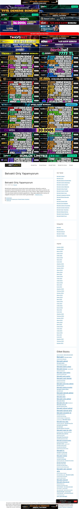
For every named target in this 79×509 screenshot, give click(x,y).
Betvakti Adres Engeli (62, 189)
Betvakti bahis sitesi (64, 366)
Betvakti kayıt (66, 419)
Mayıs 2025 (60, 251)
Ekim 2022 (59, 309)
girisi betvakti (64, 488)
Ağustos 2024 (60, 264)
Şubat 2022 (60, 326)
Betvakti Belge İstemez (62, 212)
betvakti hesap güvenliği (61, 416)
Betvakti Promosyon (62, 437)
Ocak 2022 (59, 328)
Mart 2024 (59, 274)
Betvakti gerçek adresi (65, 393)
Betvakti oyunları (60, 432)
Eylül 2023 (59, 287)
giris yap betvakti (60, 490)
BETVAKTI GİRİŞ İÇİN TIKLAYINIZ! (39, 33)
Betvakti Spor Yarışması (62, 209)
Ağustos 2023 (60, 289)
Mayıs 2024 (60, 270)
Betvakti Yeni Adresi (62, 165)
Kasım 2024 (60, 257)
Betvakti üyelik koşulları (61, 477)
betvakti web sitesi (60, 457)
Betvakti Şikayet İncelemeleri (64, 180)
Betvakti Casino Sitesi (62, 389)
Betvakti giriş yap (62, 403)
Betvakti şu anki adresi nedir (62, 485)
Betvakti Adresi (60, 176)
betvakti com (60, 391)
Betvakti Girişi (61, 401)
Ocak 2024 (59, 278)
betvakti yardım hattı (61, 460)
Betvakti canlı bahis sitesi (61, 374)
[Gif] (39, 79)
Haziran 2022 (60, 318)
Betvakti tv (60, 450)
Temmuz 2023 (60, 291)
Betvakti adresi (62, 361)
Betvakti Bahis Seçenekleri (62, 364)
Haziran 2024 (60, 268)
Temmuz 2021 (60, 341)
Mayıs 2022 (60, 320)
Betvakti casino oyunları (64, 387)
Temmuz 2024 (60, 266)
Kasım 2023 (60, 282)
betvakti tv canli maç (62, 452)
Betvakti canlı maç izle (61, 381)
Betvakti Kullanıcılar (60, 423)
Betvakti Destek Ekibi (62, 201)
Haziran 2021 (60, 343)
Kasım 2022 (60, 307)
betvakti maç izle (69, 423)
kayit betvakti (68, 491)
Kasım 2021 (60, 332)
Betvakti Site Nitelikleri (62, 203)
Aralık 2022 (59, 305)
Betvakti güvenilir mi (64, 413)
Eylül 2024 (59, 261)
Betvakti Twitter (52, 165)
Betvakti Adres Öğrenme (63, 186)
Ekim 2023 (59, 284)
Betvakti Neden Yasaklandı (23, 199)
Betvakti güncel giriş (64, 410)
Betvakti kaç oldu (62, 421)
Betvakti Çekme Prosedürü (63, 205)
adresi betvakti (60, 354)
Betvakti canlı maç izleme (65, 384)
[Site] (19, 58)
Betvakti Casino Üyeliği (62, 191)
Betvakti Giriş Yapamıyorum (19, 182)
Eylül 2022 (59, 312)
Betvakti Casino (60, 385)
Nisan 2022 (59, 322)
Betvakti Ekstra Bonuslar (63, 197)
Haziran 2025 (60, 249)
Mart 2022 (59, 324)
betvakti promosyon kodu (62, 438)
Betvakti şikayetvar (63, 482)
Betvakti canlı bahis (63, 372)
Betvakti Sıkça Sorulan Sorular (62, 448)
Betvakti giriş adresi (64, 399)
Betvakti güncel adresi (64, 408)
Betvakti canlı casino (63, 376)
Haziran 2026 (60, 247)
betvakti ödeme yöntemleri (62, 476)
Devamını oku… (39, 194)
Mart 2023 (59, 299)
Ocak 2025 (59, 255)
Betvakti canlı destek (64, 378)
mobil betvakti (60, 493)
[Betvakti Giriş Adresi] (13, 165)
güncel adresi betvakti (68, 490)
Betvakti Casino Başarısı (63, 214)
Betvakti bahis (60, 363)
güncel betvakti (60, 491)
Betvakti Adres (68, 357)
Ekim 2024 (59, 259)
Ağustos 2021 (60, 339)
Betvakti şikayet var (60, 483)
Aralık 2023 (59, 280)
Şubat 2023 (60, 301)
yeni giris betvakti (62, 496)
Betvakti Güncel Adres (62, 406)
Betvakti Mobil (60, 426)
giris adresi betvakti (68, 486)
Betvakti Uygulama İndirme (63, 195)
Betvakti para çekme (61, 435)
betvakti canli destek (61, 370)
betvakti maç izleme (62, 425)
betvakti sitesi (60, 443)
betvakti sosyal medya (61, 445)
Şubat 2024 (60, 276)
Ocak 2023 (59, 303)
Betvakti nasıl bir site (64, 430)
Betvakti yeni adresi (61, 462)
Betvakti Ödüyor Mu (61, 474)
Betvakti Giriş (34, 165)
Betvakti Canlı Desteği (61, 380)
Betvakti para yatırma (62, 433)
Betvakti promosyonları (64, 440)
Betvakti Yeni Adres (69, 460)
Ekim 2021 (59, 335)
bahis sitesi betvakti (68, 354)
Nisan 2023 (60, 297)
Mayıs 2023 (60, 295)
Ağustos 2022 (60, 314)
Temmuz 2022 (60, 316)
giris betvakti (59, 488)
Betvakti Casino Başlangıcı (63, 182)
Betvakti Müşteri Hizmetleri (63, 428)
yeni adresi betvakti (68, 493)
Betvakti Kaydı (67, 417)
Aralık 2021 (59, 330)
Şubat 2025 (60, 253)
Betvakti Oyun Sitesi (67, 432)
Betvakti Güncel (61, 404)
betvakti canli (70, 369)
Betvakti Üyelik (70, 474)
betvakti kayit (59, 419)
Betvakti (71, 165)
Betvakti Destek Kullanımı (63, 207)
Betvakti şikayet (62, 480)
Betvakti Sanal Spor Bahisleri (62, 442)
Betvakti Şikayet (42, 165)
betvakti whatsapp (61, 459)
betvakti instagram (60, 417)
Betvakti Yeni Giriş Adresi (62, 465)
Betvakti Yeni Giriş (61, 463)
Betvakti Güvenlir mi (61, 414)
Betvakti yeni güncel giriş (64, 470)
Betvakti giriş (61, 397)
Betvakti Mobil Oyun (62, 216)
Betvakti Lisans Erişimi (62, 184)
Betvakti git (70, 402)
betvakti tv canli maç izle (62, 453)
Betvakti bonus (62, 369)
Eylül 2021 (59, 337)
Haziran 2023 (60, 293)
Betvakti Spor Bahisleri (61, 447)
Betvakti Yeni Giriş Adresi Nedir (63, 466)
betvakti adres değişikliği (61, 359)
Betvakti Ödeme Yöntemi (61, 473)
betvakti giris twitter (61, 394)
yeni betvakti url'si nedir (60, 494)
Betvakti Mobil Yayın (62, 193)
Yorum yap (8, 200)
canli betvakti (60, 486)
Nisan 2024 (60, 272)
